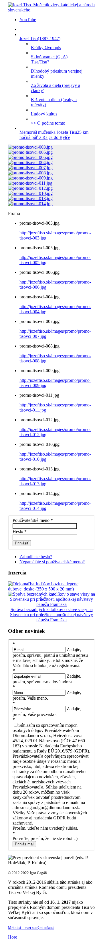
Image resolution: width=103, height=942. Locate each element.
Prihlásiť (22, 543)
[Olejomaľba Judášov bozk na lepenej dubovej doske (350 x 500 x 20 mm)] (51, 588)
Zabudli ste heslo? (35, 556)
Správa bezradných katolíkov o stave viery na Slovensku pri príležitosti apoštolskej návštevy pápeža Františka (51, 614)
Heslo (20, 531)
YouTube (27, 19)
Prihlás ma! (24, 844)
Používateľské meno (33, 520)
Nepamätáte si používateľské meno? (52, 561)
